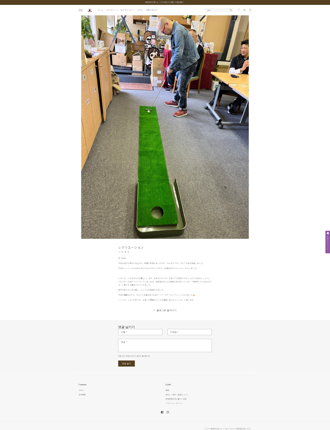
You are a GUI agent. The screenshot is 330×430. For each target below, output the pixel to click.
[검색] (231, 10)
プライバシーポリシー (174, 403)
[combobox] (219, 10)
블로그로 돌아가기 (166, 310)
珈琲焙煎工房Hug (216, 429)
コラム (81, 390)
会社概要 (82, 395)
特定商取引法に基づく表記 (176, 399)
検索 (167, 390)
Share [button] (123, 258)
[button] (81, 10)
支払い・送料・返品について (177, 395)
